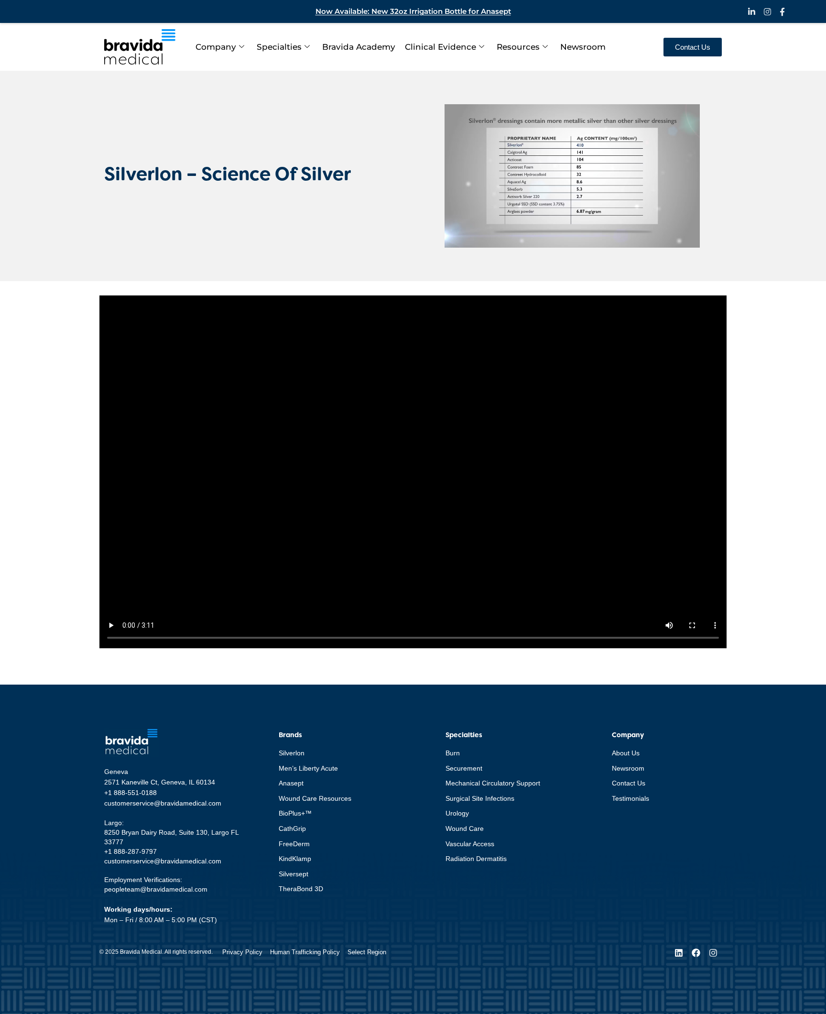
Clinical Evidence (440, 47)
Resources (518, 47)
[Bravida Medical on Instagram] (767, 12)
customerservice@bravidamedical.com (162, 803)
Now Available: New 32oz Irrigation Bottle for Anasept (413, 11)
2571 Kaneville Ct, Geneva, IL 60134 (159, 782)
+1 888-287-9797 (130, 851)
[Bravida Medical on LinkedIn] (751, 12)
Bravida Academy (358, 47)
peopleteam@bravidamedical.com (155, 889)
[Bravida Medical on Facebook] (782, 12)
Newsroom (583, 47)
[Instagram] (713, 952)
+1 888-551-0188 (130, 792)
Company (216, 47)
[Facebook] (696, 952)
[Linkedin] (678, 952)
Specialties (279, 47)
